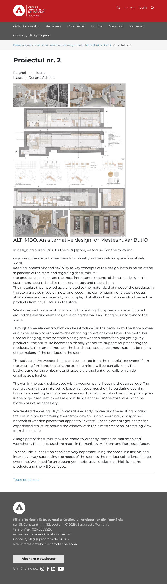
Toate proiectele (26, 480)
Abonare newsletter (39, 559)
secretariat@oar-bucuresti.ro (48, 534)
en (132, 7)
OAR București (25, 26)
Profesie (52, 26)
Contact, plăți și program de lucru (40, 539)
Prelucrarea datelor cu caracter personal (45, 544)
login (143, 7)
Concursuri (76, 26)
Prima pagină (22, 45)
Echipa (96, 26)
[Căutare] (118, 7)
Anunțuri (116, 26)
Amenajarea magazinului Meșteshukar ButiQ (80, 45)
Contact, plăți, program (31, 35)
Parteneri (136, 26)
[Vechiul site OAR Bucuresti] (152, 7)
